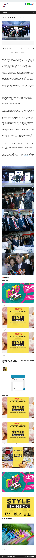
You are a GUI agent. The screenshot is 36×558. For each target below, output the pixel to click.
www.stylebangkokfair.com (28, 155)
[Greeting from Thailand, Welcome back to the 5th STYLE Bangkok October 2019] (18, 467)
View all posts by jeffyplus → (12, 368)
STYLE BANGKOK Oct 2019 (7, 518)
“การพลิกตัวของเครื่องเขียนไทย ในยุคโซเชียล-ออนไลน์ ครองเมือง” (13, 548)
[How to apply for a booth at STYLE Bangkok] (18, 417)
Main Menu (5, 12)
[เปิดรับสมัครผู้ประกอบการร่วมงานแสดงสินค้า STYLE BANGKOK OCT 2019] (18, 442)
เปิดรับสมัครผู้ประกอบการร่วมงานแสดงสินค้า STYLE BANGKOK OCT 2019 (15, 354)
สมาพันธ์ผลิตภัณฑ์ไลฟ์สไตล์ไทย (11, 556)
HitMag (33, 556)
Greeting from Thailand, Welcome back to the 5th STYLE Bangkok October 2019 (16, 468)
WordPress (29, 556)
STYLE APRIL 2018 (7, 277)
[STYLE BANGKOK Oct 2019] (18, 517)
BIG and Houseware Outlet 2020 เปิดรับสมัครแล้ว (10, 304)
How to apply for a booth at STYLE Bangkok (10, 329)
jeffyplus (8, 19)
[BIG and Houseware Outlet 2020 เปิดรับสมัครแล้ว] (18, 492)
